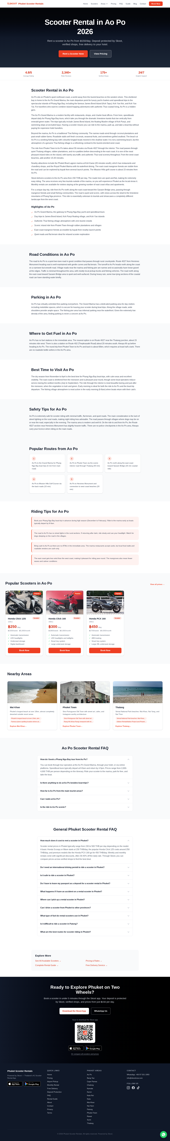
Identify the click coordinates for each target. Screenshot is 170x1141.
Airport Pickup (52, 1081)
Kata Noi (90, 1095)
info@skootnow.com (135, 1078)
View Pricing (100, 54)
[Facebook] (133, 1087)
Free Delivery (52, 1088)
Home (85, 4)
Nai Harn (90, 1106)
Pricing (113, 4)
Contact (143, 4)
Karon (89, 1092)
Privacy (50, 1109)
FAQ (121, 4)
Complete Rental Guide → (46, 965)
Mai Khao (90, 1102)
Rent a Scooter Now (73, 54)
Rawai (89, 1116)
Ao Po (89, 1075)
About (49, 1102)
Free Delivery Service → (96, 965)
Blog (135, 4)
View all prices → (157, 584)
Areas (103, 4)
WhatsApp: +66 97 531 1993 (138, 1075)
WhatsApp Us (100, 1011)
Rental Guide (52, 1099)
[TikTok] (138, 1087)
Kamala (90, 1088)
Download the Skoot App (74, 1011)
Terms (49, 1113)
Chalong (90, 1085)
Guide (128, 4)
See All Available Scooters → (48, 961)
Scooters (94, 4)
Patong (90, 1109)
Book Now (155, 4)
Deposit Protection (54, 1092)
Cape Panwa (92, 1081)
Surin (89, 1120)
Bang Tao (90, 1078)
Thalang (90, 1123)
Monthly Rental (53, 1085)
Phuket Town (92, 1113)
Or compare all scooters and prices (85, 1054)
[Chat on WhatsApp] (163, 1134)
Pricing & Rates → (94, 961)
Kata (89, 1099)
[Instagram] (128, 1087)
